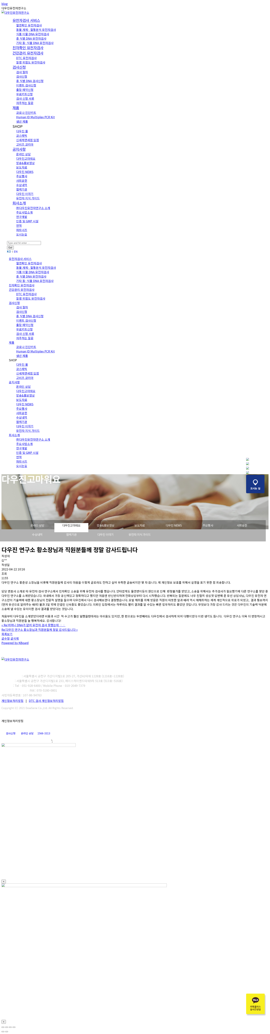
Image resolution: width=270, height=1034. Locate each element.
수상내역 (37, 534)
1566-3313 (43, 733)
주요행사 (208, 525)
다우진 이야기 (105, 534)
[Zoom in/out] (13, 1027)
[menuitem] (26, 20)
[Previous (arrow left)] (2, 1031)
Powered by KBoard (15, 643)
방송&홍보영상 (105, 525)
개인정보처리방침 (12, 700)
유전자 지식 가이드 (140, 534)
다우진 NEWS (174, 525)
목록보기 (6, 634)
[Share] (6, 1027)
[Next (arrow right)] (6, 1031)
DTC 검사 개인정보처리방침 (46, 700)
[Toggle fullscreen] (10, 1027)
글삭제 (14, 638)
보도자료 (139, 525)
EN (16, 251)
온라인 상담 (37, 525)
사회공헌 (242, 525)
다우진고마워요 (71, 525)
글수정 (5, 638)
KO (9, 251)
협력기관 (71, 534)
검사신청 (10, 733)
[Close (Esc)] (2, 1027)
